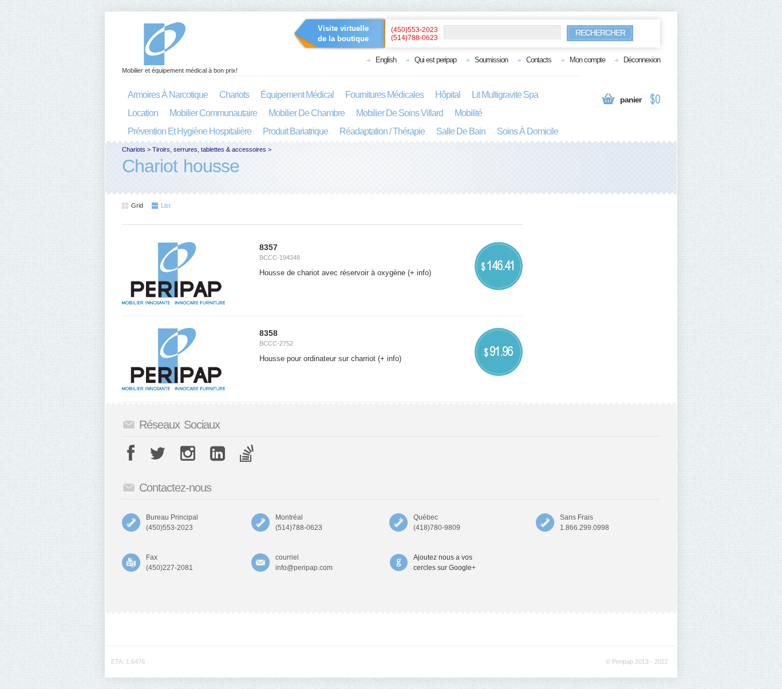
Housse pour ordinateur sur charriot (318, 358)
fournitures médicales (384, 95)
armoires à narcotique (168, 95)
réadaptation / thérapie (382, 131)
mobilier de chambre (306, 113)
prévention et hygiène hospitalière (189, 131)
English (386, 60)
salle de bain (460, 131)
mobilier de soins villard (399, 113)
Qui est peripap (435, 60)
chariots (234, 95)
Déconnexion (641, 60)
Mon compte (587, 60)
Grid (137, 205)
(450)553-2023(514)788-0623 (414, 34)
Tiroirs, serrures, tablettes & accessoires (209, 149)
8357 (268, 247)
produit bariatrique (295, 131)
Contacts (538, 60)
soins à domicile (527, 131)
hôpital (447, 95)
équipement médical (297, 95)
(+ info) (419, 272)
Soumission (491, 60)
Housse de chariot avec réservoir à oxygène (333, 272)
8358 (268, 333)
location (143, 113)
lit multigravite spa (505, 95)
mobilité (468, 113)
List (166, 205)
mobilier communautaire (213, 113)
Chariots (133, 149)
